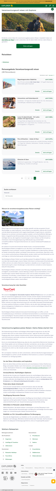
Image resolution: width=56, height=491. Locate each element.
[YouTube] (15, 473)
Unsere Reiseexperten (26, 479)
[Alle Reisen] (50, 5)
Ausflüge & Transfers (11, 442)
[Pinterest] (11, 473)
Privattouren (36, 435)
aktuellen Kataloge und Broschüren (37, 368)
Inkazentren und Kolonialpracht (28, 98)
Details (37, 91)
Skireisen (35, 439)
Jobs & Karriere (24, 473)
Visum (23, 467)
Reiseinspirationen (29, 467)
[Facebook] (3, 473)
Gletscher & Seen (23, 159)
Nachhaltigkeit (32, 473)
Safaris (34, 442)
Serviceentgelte (49, 467)
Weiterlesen (6, 62)
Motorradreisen (37, 456)
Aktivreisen (8, 446)
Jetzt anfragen (47, 91)
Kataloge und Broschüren (39, 467)
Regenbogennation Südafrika (27, 79)
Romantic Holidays (11, 452)
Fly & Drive (8, 456)
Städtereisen (36, 452)
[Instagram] (7, 473)
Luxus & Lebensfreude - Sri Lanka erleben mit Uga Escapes (28, 117)
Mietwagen (8, 459)
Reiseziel (6, 193)
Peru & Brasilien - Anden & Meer (28, 139)
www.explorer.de (48, 1)
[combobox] (51, 75)
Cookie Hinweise (25, 485)
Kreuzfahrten (36, 449)
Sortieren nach (44, 75)
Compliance (32, 485)
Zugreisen (8, 439)
